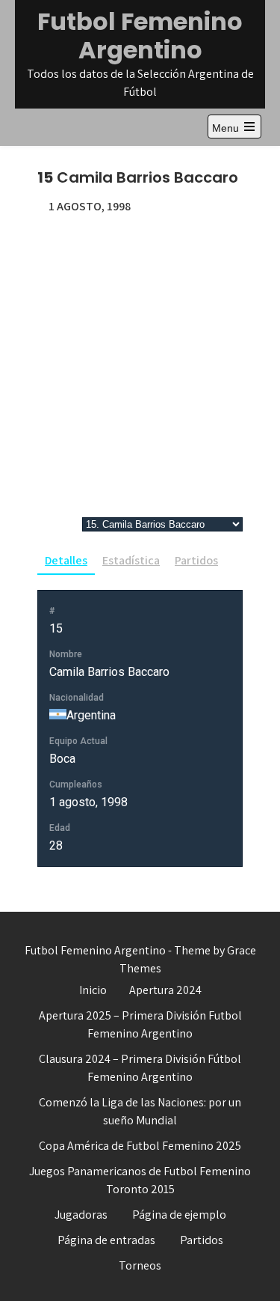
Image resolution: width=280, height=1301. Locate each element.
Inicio (93, 990)
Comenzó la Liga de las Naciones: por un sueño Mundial (140, 1111)
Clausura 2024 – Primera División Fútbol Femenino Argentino (140, 1068)
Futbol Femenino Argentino (140, 35)
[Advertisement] (140, 363)
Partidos (196, 560)
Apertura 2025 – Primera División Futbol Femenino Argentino (140, 1024)
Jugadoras (81, 1214)
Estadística (131, 560)
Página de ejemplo (179, 1214)
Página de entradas (106, 1240)
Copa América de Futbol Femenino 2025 (140, 1146)
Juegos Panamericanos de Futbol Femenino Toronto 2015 (140, 1180)
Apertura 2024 (165, 990)
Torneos (140, 1265)
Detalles (66, 560)
